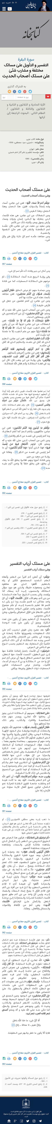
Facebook (15, 91)
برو (4, 97)
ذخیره (5, 258)
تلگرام (30, 91)
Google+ (25, 91)
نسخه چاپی (9, 258)
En (13, 3)
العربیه (8, 3)
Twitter (20, 91)
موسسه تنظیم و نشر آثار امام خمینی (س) (23, 1114)
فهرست (48, 96)
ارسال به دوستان (9, 91)
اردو (3, 3)
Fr (16, 3)
